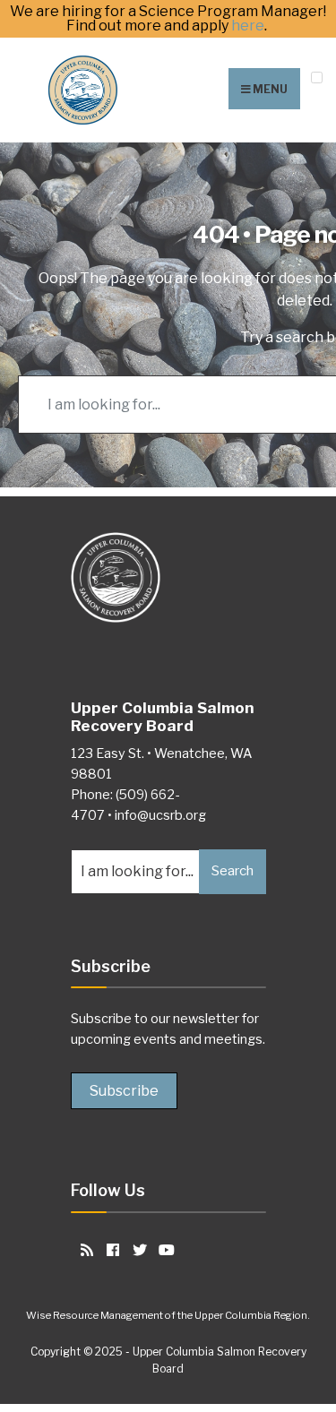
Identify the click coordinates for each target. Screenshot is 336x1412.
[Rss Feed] (84, 1249)
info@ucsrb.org (160, 815)
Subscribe (124, 1090)
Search (232, 871)
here (247, 26)
